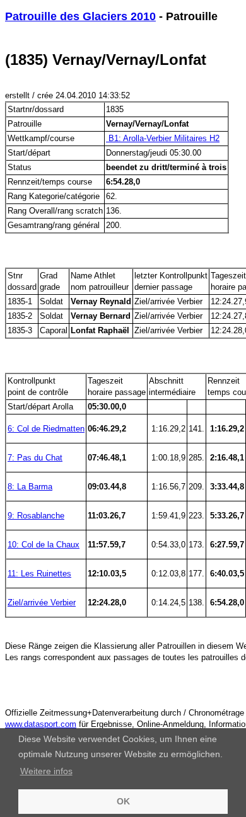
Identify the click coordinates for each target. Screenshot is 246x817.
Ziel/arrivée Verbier (42, 602)
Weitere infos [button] (46, 771)
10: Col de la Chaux (43, 544)
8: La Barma (30, 486)
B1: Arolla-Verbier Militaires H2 (163, 138)
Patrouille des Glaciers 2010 (80, 16)
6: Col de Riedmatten (46, 428)
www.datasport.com (40, 724)
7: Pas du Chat (35, 457)
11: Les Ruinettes (39, 573)
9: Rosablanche (36, 515)
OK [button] (123, 801)
